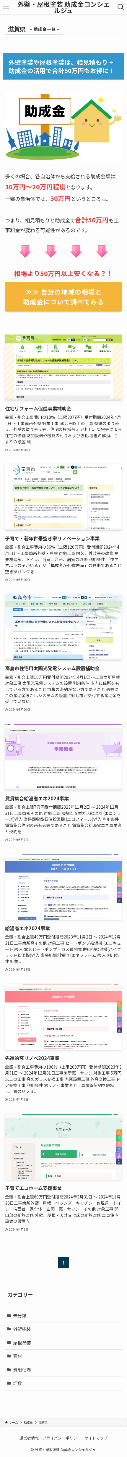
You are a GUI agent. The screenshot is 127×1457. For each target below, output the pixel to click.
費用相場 (22, 1369)
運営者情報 (29, 1438)
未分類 (19, 1315)
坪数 (17, 1383)
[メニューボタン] (6, 7)
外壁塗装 (22, 1329)
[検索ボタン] (121, 7)
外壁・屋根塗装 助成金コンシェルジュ (63, 7)
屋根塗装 (22, 1342)
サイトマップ (96, 1438)
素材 (17, 1356)
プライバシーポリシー (62, 1438)
